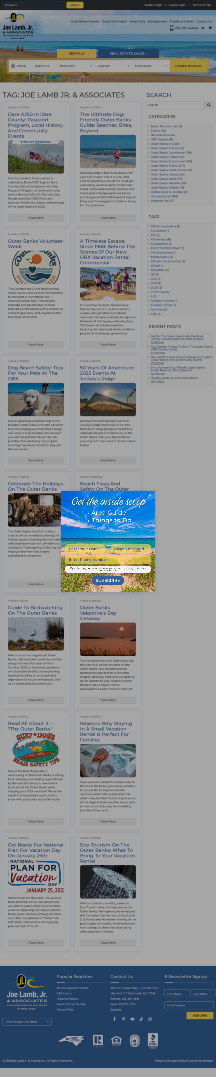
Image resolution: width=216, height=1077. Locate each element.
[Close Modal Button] (150, 495)
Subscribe (108, 580)
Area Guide (108, 512)
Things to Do (111, 520)
